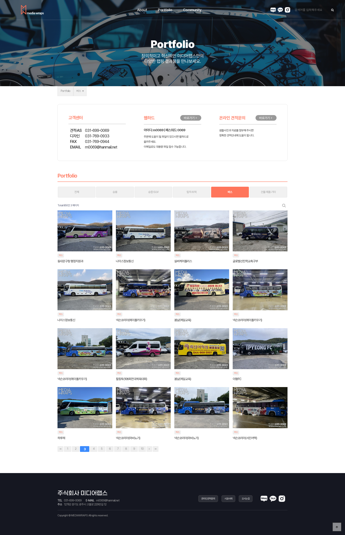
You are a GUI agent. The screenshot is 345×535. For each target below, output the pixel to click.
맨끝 (155, 449)
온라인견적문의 (208, 498)
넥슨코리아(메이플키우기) (131, 320)
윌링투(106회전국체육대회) (132, 379)
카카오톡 (280, 10)
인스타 (287, 10)
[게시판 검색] (284, 205)
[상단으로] (336, 526)
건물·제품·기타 (268, 192)
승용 (115, 192)
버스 (78, 91)
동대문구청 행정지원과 (71, 261)
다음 (149, 449)
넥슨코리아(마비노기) (128, 438)
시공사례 (228, 498)
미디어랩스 (32, 10)
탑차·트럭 (192, 192)
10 (142, 448)
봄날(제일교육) (183, 320)
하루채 (62, 438)
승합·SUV (153, 192)
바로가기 (189, 118)
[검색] (332, 10)
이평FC (237, 379)
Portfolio (65, 91)
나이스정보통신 (125, 261)
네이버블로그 (273, 10)
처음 (60, 449)
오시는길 (246, 498)
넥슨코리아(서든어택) (245, 438)
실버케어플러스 (183, 261)
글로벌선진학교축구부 (245, 261)
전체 (76, 192)
